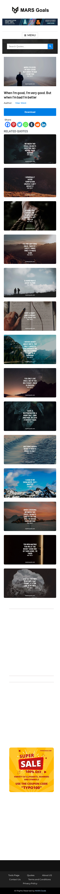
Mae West (20, 103)
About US (47, 875)
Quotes (30, 875)
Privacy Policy (30, 883)
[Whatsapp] (25, 124)
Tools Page (13, 875)
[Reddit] (37, 124)
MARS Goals (40, 891)
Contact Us (15, 879)
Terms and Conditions (39, 879)
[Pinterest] (13, 124)
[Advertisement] (30, 642)
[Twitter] (19, 124)
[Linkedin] (43, 124)
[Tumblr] (31, 124)
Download (30, 112)
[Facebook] (7, 124)
